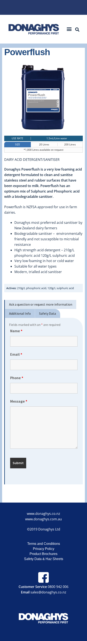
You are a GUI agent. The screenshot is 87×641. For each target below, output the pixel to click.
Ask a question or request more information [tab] (40, 304)
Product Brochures (43, 554)
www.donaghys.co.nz (43, 513)
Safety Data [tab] (47, 313)
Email (16, 354)
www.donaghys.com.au (43, 519)
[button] (69, 29)
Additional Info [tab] (20, 313)
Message (18, 401)
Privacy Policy (43, 549)
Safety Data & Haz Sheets (43, 559)
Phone (16, 377)
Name (16, 330)
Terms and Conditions (43, 543)
